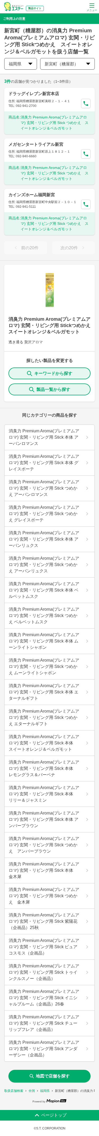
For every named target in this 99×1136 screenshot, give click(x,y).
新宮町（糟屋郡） (61, 64)
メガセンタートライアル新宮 (35, 144)
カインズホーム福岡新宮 (31, 195)
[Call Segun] (86, 103)
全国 (32, 1091)
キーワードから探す (53, 373)
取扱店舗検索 (13, 1091)
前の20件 (30, 248)
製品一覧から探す (53, 389)
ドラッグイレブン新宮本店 (33, 93)
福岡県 (45, 1091)
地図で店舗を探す (53, 1076)
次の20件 (69, 248)
